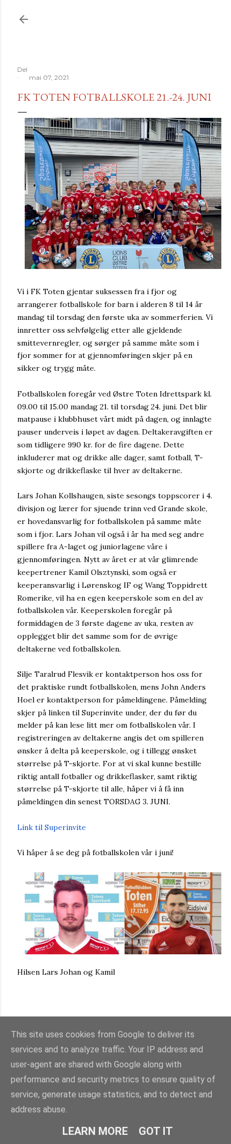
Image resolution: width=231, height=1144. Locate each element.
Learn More (95, 1131)
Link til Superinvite (51, 827)
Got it (156, 1131)
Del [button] (22, 69)
